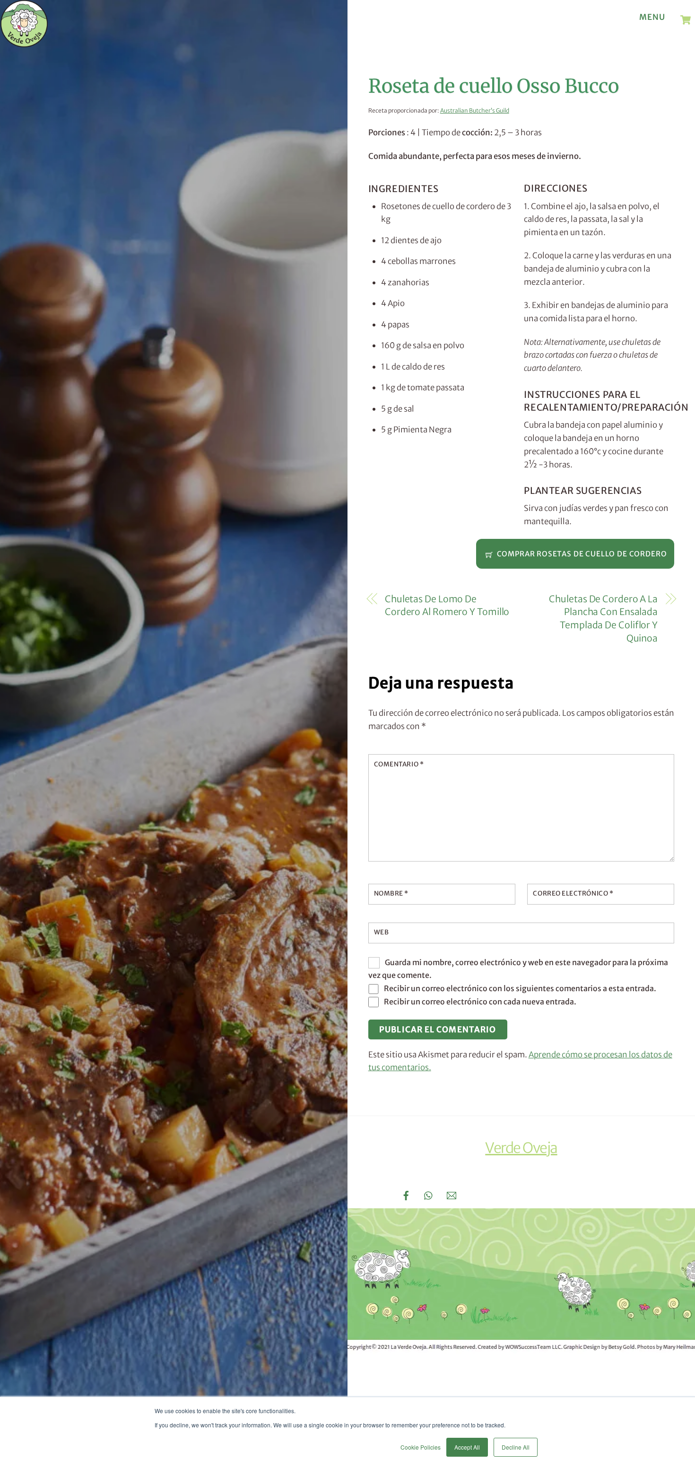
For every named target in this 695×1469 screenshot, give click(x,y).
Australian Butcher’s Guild (474, 110)
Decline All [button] (516, 1447)
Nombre (391, 893)
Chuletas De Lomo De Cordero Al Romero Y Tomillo (447, 605)
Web (381, 932)
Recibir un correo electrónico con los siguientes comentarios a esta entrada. (520, 988)
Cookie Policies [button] (420, 1447)
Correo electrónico (573, 893)
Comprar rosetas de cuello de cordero (582, 553)
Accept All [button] (467, 1447)
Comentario (399, 764)
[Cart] (685, 19)
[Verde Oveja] (24, 42)
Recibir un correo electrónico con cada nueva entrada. (480, 1001)
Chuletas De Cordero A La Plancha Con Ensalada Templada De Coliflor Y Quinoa (603, 618)
